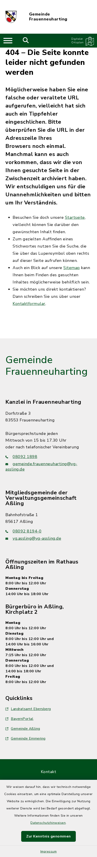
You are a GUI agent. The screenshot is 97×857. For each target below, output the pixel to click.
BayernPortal (22, 718)
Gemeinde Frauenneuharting (48, 17)
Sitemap (71, 267)
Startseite (75, 217)
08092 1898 (25, 456)
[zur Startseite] (11, 16)
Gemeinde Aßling (25, 728)
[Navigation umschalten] (8, 41)
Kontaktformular (29, 303)
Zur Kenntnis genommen (48, 836)
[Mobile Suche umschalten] (25, 41)
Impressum (48, 851)
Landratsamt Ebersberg (31, 708)
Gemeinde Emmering (28, 738)
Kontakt (48, 771)
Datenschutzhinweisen (48, 823)
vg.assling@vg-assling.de (37, 538)
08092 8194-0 (27, 531)
